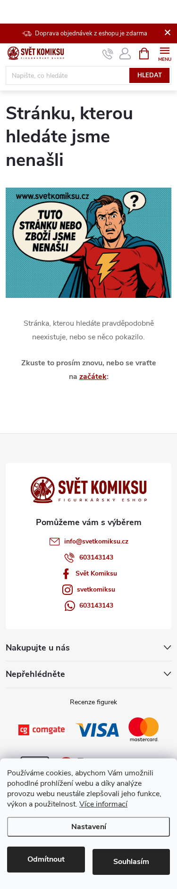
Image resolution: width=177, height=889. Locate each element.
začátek (93, 376)
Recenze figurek (93, 702)
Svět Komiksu (96, 573)
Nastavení (88, 827)
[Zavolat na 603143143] (108, 54)
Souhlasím (131, 861)
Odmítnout (46, 859)
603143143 (96, 557)
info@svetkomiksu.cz (96, 541)
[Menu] (164, 53)
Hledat (149, 75)
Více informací (103, 804)
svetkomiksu (96, 589)
